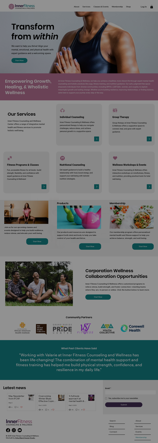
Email (73, 223)
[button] (122, 198)
